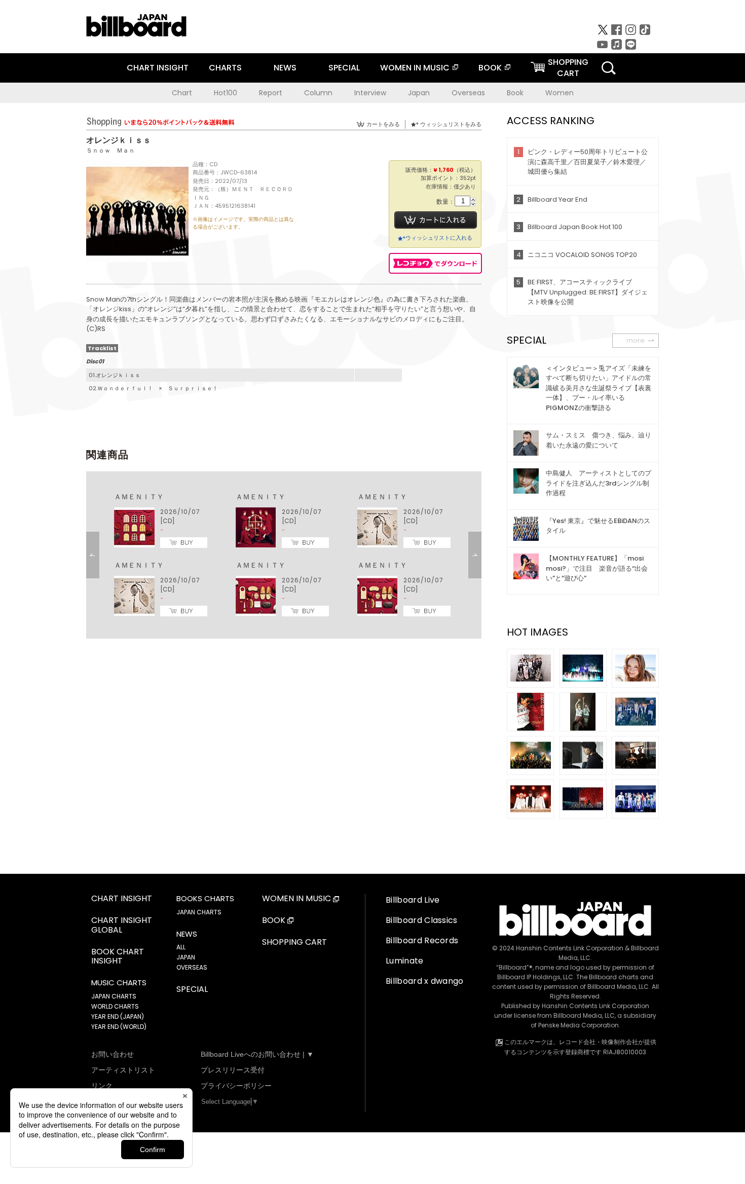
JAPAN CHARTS (113, 996)
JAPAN (185, 957)
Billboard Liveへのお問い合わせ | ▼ (257, 1054)
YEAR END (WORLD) (118, 1026)
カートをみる (383, 124)
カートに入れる (435, 220)
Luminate (405, 961)
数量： (445, 202)
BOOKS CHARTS (205, 898)
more (635, 340)
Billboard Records (422, 940)
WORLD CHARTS (115, 1006)
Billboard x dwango (425, 981)
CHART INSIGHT (158, 67)
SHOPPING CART (294, 942)
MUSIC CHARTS (118, 982)
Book (515, 93)
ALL (180, 947)
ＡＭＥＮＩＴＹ (139, 497)
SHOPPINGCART (568, 67)
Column (318, 93)
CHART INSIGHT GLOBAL (121, 925)
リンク (102, 1086)
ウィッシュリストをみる (450, 124)
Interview (370, 93)
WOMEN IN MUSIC (415, 67)
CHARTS (225, 67)
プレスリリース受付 (233, 1070)
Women (559, 93)
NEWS (285, 67)
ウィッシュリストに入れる (438, 238)
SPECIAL (344, 67)
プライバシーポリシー (236, 1086)
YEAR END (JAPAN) (117, 1016)
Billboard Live (412, 900)
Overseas (468, 93)
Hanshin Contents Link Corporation (569, 948)
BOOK (490, 67)
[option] (283, 555)
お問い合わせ (112, 1054)
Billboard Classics (422, 920)
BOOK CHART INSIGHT (117, 957)
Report (270, 93)
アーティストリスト (123, 1070)
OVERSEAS (191, 967)
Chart (182, 93)
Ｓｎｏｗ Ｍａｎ (110, 150)
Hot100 (225, 93)
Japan (419, 93)
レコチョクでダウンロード (435, 263)
